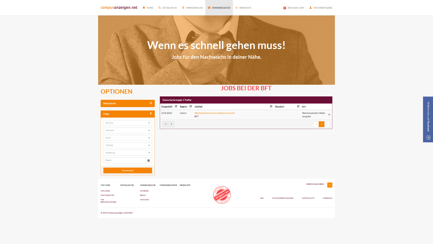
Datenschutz (308, 198)
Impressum (327, 198)
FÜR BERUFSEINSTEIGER (108, 201)
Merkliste (245, 7)
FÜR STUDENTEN (107, 195)
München (144, 200)
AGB (261, 198)
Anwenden (127, 170)
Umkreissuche (194, 7)
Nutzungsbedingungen (283, 198)
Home (149, 7)
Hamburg (144, 191)
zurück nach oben (315, 184)
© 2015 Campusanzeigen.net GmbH (117, 212)
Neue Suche (109, 103)
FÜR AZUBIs (105, 191)
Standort (279, 106)
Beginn (183, 106)
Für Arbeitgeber (322, 7)
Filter (106, 114)
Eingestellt (166, 106)
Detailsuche (169, 7)
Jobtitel (198, 106)
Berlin (143, 195)
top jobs (105, 185)
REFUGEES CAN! (296, 7)
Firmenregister (220, 7)
